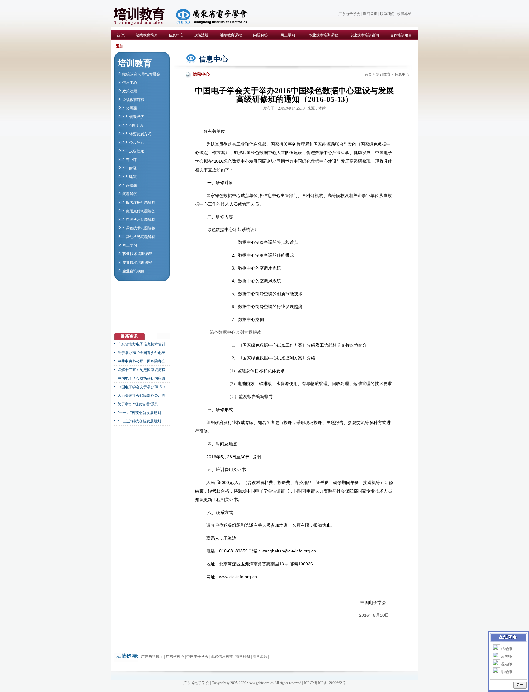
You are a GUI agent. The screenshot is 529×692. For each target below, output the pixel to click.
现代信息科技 (222, 656)
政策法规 (201, 35)
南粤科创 (242, 656)
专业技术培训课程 (137, 262)
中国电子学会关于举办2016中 (141, 387)
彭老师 (506, 672)
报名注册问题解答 (140, 202)
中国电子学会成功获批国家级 (141, 378)
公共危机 (136, 142)
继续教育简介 (147, 35)
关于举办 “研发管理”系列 (138, 404)
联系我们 (387, 14)
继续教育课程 (231, 35)
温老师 (506, 664)
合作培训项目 (401, 35)
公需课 (131, 108)
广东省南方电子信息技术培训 (141, 344)
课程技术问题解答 (140, 228)
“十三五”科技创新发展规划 (139, 413)
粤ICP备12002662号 (330, 683)
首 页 (121, 35)
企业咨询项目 (133, 271)
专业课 (131, 160)
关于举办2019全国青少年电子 (141, 353)
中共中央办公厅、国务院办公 (141, 361)
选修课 (131, 185)
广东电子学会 (349, 14)
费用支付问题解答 (140, 211)
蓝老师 (506, 656)
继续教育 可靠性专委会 (141, 74)
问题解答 (260, 35)
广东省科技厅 (152, 656)
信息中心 (176, 35)
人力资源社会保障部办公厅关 (141, 395)
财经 (133, 168)
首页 (368, 74)
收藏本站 (404, 14)
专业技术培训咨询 (364, 35)
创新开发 (136, 125)
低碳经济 (136, 117)
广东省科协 (175, 656)
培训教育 (383, 74)
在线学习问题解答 (140, 220)
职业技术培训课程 (323, 35)
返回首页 (370, 14)
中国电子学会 (197, 656)
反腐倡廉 (136, 151)
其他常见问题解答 (140, 237)
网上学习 (287, 35)
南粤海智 (260, 656)
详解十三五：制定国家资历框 (141, 370)
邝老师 (506, 649)
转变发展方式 (140, 134)
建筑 (133, 177)
